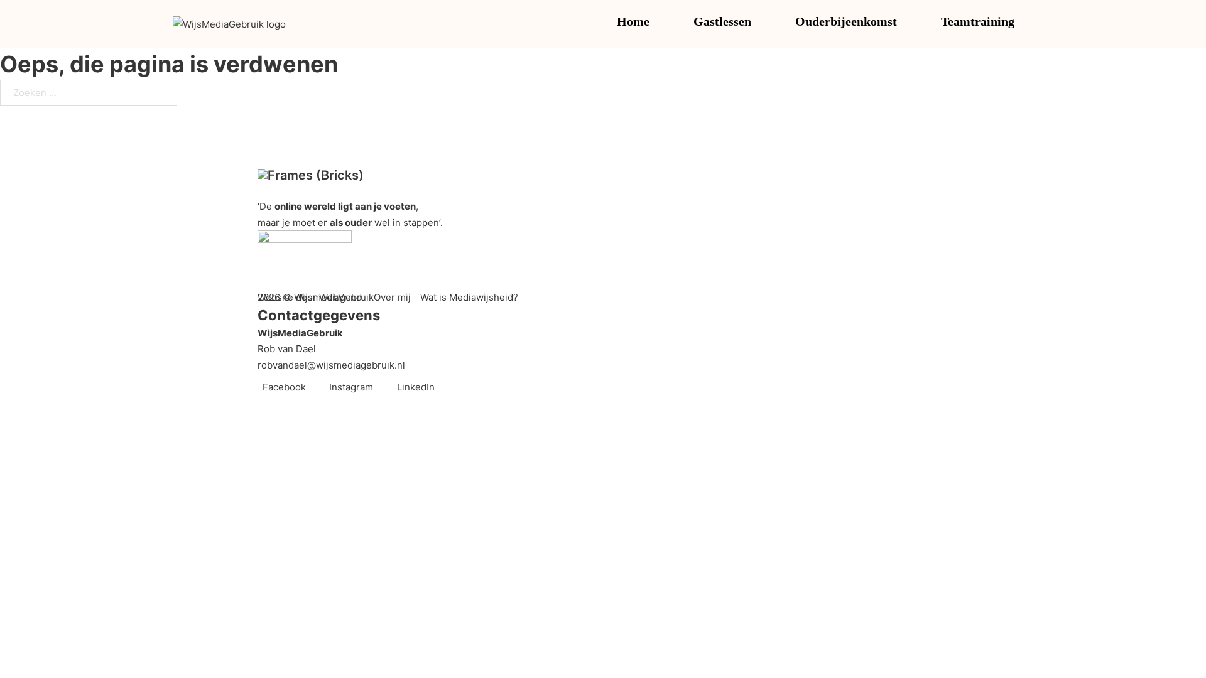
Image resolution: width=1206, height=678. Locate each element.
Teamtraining (977, 21)
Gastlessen (722, 21)
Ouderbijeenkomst (846, 21)
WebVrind (340, 297)
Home (633, 21)
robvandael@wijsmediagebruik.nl (331, 365)
